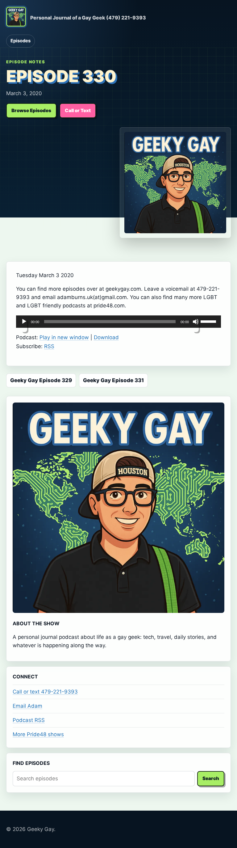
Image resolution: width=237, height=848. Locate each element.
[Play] (24, 325)
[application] (118, 321)
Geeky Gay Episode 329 (41, 380)
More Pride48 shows (38, 734)
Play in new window (64, 337)
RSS (49, 346)
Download (106, 337)
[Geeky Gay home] (16, 18)
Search (210, 778)
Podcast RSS (29, 720)
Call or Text (78, 110)
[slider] (209, 321)
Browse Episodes (31, 110)
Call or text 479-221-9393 (45, 692)
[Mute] (196, 325)
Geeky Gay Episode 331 (113, 380)
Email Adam (27, 706)
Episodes (20, 41)
